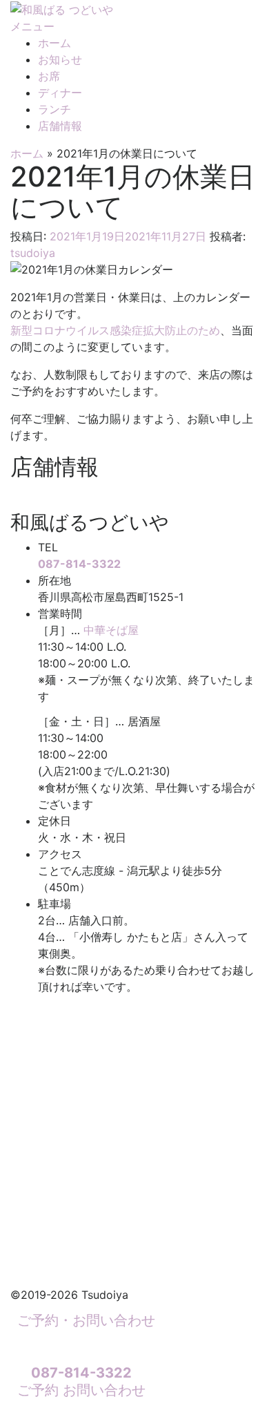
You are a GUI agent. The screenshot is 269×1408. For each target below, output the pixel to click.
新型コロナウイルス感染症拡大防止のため (115, 330)
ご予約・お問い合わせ (86, 1320)
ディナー (60, 92)
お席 (49, 76)
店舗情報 (60, 126)
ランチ (54, 109)
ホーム (54, 43)
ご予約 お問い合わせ (81, 1381)
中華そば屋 (111, 630)
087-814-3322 (79, 564)
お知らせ (60, 59)
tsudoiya (32, 253)
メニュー (32, 26)
